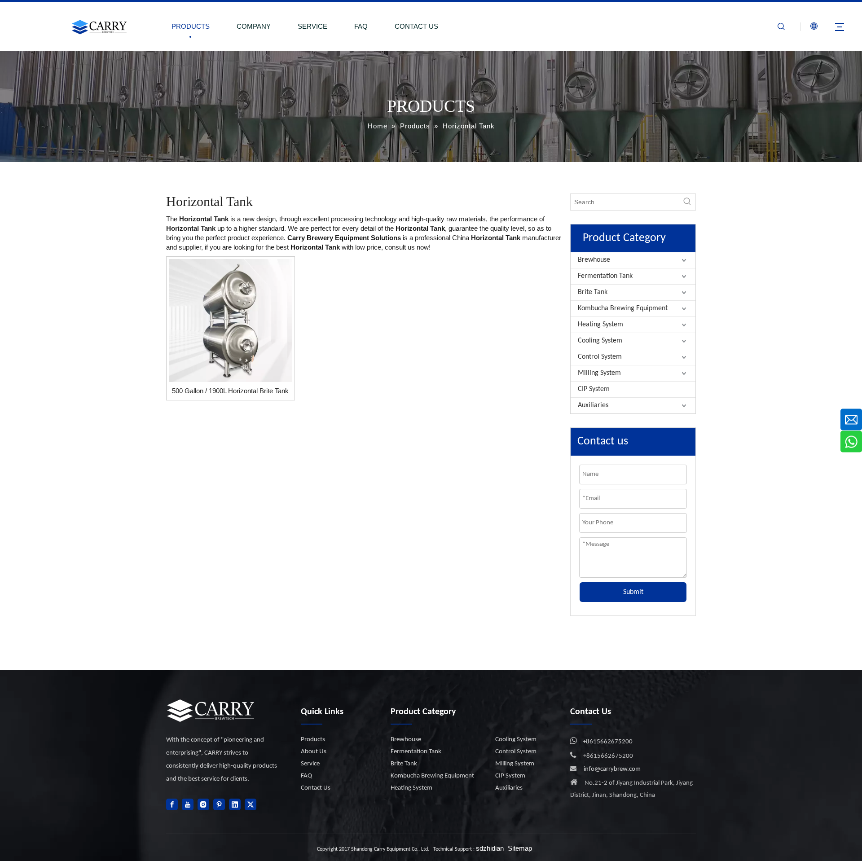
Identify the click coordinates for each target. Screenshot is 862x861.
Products (313, 739)
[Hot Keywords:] (687, 202)
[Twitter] (250, 804)
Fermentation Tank (605, 276)
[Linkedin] (235, 804)
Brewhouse (594, 260)
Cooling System (600, 340)
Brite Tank (592, 292)
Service (310, 763)
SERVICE (312, 26)
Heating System (600, 324)
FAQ (361, 26)
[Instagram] (203, 804)
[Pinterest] (219, 804)
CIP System (594, 389)
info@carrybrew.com (612, 769)
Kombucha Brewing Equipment (623, 308)
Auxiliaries (593, 405)
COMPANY (254, 26)
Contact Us (315, 788)
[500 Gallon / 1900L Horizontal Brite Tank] (230, 320)
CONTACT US (416, 26)
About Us (313, 751)
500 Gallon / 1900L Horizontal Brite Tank (230, 391)
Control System (600, 356)
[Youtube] (188, 804)
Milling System (599, 373)
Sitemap (520, 848)
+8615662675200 (608, 741)
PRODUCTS (191, 26)
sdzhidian (490, 848)
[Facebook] (172, 804)
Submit (633, 592)
